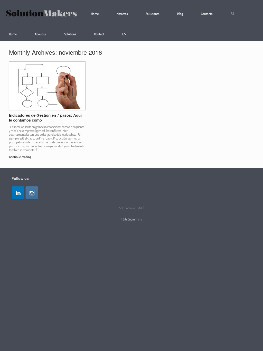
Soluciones (152, 14)
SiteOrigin (129, 219)
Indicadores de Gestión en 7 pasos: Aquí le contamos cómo (45, 117)
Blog (180, 14)
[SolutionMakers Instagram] (31, 192)
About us (40, 34)
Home (95, 14)
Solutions (70, 34)
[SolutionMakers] (41, 14)
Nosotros (122, 14)
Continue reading (20, 157)
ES (232, 14)
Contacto (207, 14)
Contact (99, 34)
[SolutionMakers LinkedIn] (18, 192)
